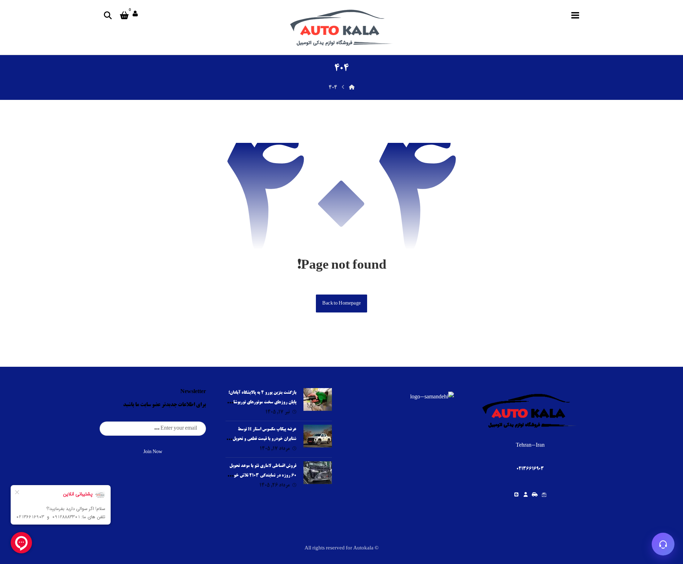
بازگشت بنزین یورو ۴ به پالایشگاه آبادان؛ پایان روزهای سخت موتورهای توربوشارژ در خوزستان (262, 402)
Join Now (152, 452)
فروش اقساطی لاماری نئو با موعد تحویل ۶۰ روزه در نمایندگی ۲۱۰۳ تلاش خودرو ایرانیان (261, 476)
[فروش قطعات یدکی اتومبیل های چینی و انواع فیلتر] (341, 27)
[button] (575, 15)
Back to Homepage (341, 303)
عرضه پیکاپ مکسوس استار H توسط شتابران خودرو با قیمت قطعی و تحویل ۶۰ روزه (261, 439)
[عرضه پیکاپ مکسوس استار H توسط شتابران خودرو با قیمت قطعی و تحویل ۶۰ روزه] (317, 439)
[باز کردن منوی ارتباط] (663, 544)
